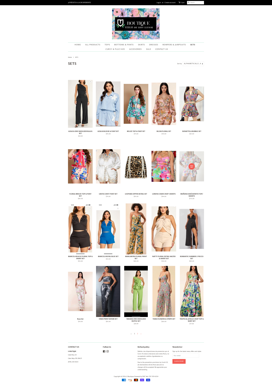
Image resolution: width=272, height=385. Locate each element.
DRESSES (153, 45)
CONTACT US (161, 49)
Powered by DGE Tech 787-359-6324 (146, 376)
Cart (183, 3)
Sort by (179, 64)
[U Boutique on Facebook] (104, 352)
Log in (159, 3)
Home (78, 45)
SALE (148, 49)
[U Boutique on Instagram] (107, 352)
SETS (192, 45)
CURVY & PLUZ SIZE (115, 49)
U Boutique (130, 376)
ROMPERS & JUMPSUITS (174, 45)
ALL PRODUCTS (92, 45)
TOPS (107, 45)
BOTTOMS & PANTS (124, 45)
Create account (170, 3)
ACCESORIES (135, 49)
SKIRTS (141, 45)
